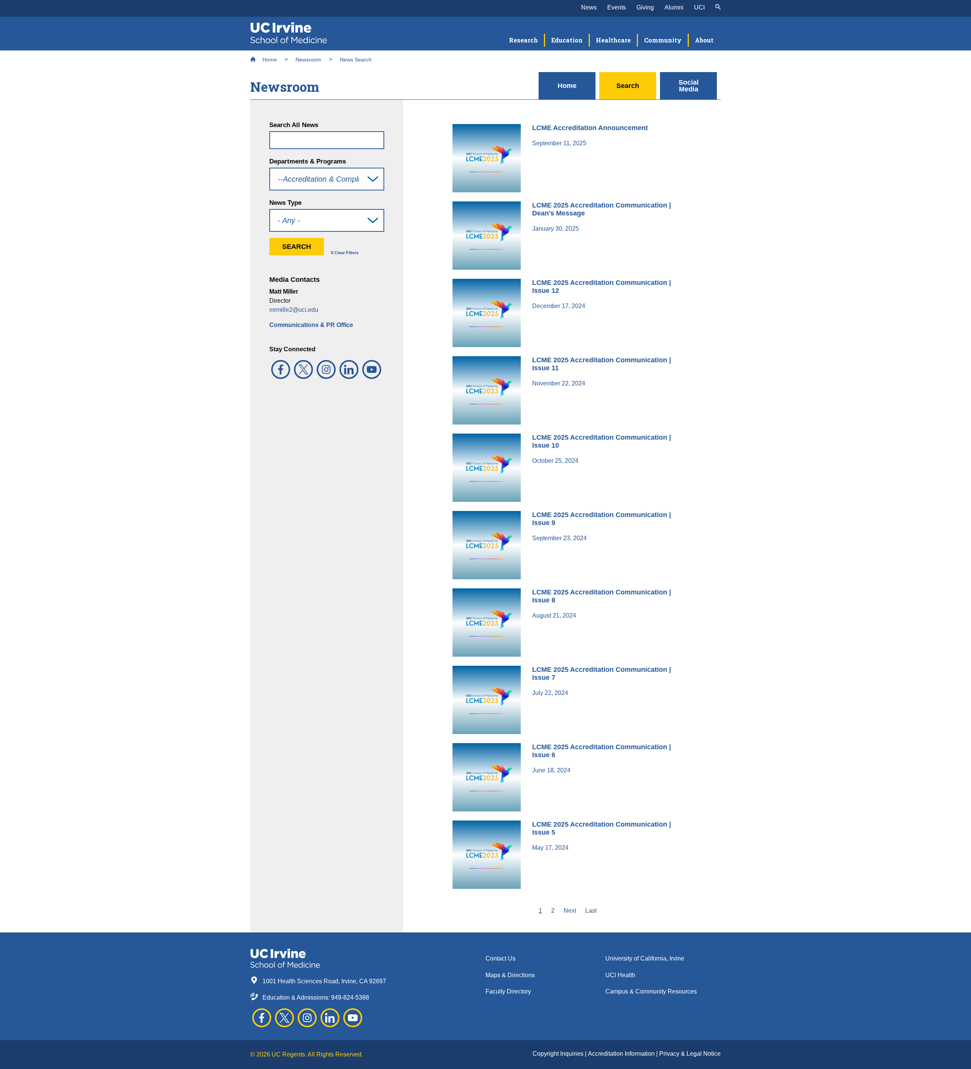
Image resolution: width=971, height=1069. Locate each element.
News (589, 7)
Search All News (293, 125)
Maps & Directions (510, 975)
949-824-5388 (350, 997)
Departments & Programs (307, 161)
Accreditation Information (622, 1053)
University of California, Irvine (644, 958)
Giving (645, 7)
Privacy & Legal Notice (690, 1053)
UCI (699, 7)
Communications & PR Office (311, 325)
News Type (285, 202)
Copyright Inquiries (559, 1053)
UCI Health (620, 975)
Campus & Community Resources (651, 991)
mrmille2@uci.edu (293, 310)
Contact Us (500, 958)
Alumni (674, 7)
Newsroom (308, 60)
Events (616, 7)
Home (269, 60)
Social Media (689, 86)
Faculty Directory (508, 991)
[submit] (718, 7)
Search (627, 86)
